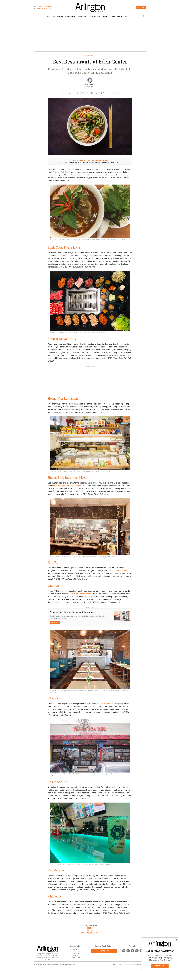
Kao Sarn (54, 562)
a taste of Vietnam (105, 704)
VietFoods (54, 896)
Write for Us (76, 957)
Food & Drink (89, 55)
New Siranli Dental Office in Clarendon (72, 612)
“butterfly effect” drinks (81, 594)
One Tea (53, 585)
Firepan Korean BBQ (62, 338)
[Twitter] (137, 950)
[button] (143, 16)
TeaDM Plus (56, 870)
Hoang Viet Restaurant (63, 398)
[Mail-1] (123, 950)
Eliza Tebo (91, 84)
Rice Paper (55, 698)
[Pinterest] (87, 93)
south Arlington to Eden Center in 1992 (69, 486)
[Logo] (90, 7)
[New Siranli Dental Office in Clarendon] (122, 616)
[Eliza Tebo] (89, 80)
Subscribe (76, 953)
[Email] (92, 93)
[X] (82, 93)
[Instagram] (128, 950)
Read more (54, 622)
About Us (76, 949)
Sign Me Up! (159, 966)
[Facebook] (78, 93)
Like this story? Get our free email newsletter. (90, 160)
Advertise (76, 955)
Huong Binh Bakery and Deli (67, 477)
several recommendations (119, 570)
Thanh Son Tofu (58, 781)
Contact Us (75, 951)
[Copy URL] (97, 93)
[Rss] (141, 950)
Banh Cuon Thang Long (64, 247)
